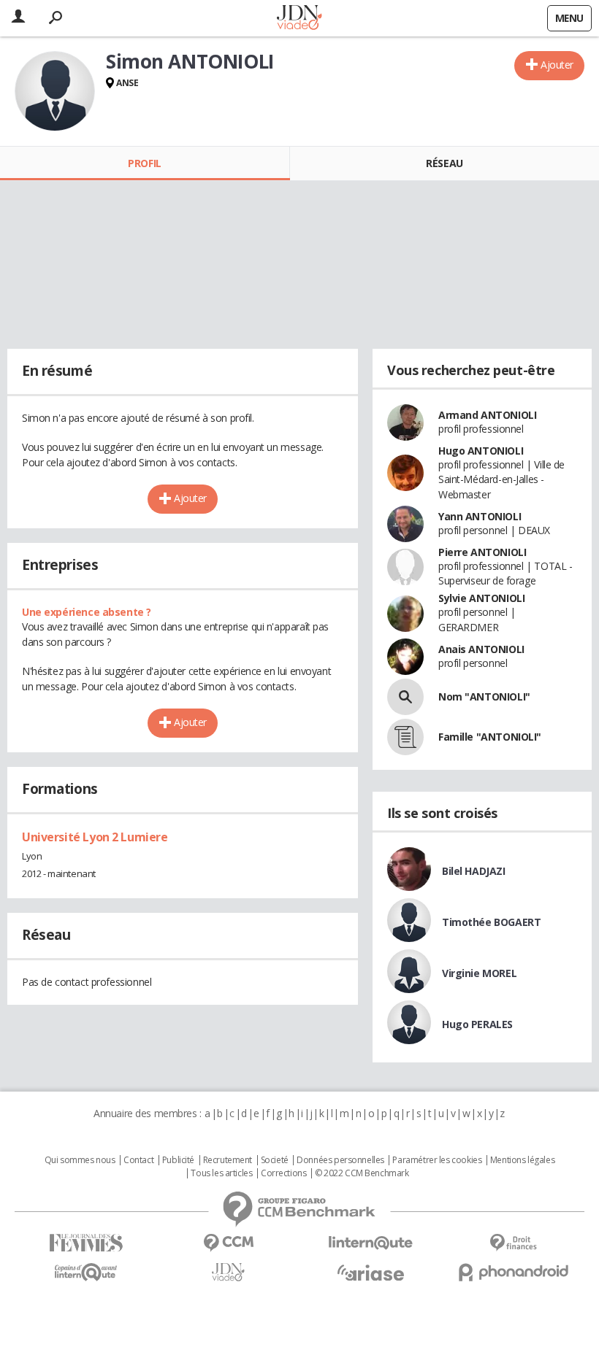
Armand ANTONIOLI (487, 415)
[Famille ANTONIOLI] (405, 737)
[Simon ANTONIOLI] (55, 91)
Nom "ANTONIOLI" (484, 696)
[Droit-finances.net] (513, 1243)
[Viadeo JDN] (228, 1272)
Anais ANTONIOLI (481, 649)
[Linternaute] (371, 1243)
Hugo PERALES (477, 1024)
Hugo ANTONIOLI (480, 451)
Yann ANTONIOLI (479, 516)
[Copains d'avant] (86, 1272)
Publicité (178, 1160)
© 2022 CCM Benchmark (362, 1173)
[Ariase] (371, 1273)
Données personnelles (340, 1160)
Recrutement (227, 1160)
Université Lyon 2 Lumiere (95, 837)
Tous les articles (221, 1173)
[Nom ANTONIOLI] (405, 697)
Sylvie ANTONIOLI (481, 598)
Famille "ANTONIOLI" (489, 737)
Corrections (283, 1173)
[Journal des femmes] (86, 1243)
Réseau (444, 163)
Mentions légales (522, 1160)
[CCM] (228, 1243)
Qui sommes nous (80, 1160)
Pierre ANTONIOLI (482, 552)
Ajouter (557, 65)
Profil (144, 163)
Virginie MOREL (479, 973)
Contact (138, 1160)
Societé (275, 1160)
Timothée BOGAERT (491, 922)
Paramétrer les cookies (436, 1160)
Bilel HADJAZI (473, 871)
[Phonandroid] (513, 1272)
